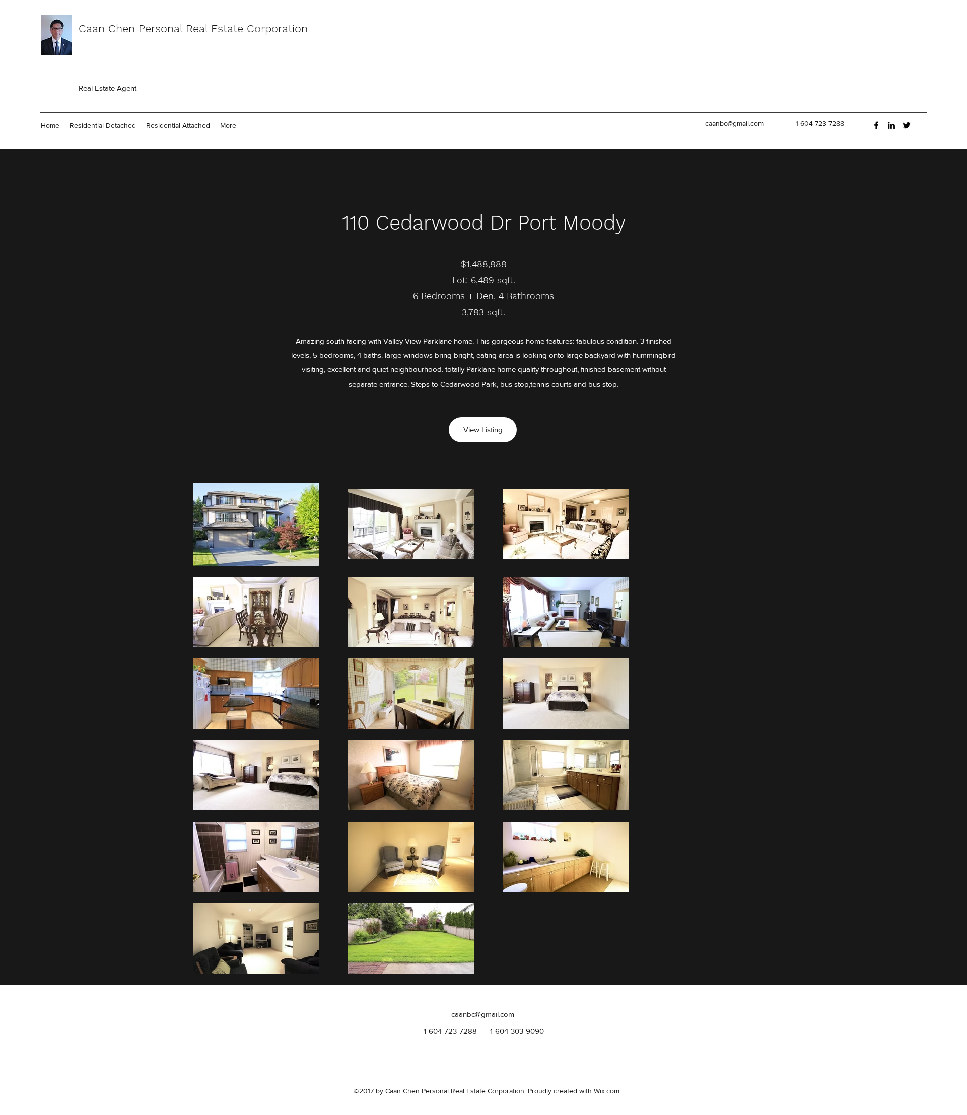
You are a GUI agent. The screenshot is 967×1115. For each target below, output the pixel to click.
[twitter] (907, 125)
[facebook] (876, 125)
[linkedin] (891, 125)
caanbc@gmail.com (734, 123)
